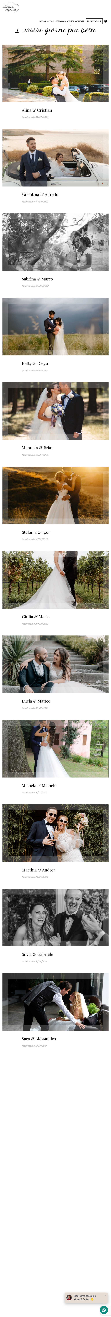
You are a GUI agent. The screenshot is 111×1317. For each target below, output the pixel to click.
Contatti (79, 21)
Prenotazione (94, 21)
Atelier (70, 21)
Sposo (50, 21)
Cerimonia (61, 21)
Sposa (43, 21)
